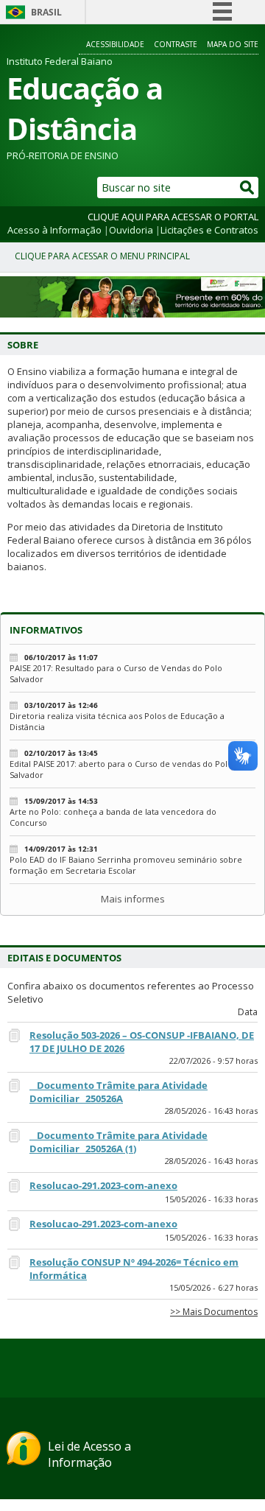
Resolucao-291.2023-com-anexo (103, 1185)
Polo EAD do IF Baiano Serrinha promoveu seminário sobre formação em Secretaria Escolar (126, 865)
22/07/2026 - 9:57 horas (213, 1060)
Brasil (46, 12)
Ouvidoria (131, 229)
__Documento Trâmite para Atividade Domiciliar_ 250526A (118, 1092)
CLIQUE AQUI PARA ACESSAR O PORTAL (173, 216)
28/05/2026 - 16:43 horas (211, 1110)
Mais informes (133, 898)
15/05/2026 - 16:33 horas (211, 1199)
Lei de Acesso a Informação (89, 1454)
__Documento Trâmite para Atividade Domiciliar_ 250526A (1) (118, 1142)
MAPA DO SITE (232, 44)
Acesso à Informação (54, 229)
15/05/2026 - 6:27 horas (213, 1287)
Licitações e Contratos (209, 229)
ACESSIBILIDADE (115, 44)
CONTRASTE (175, 44)
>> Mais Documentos (214, 1311)
